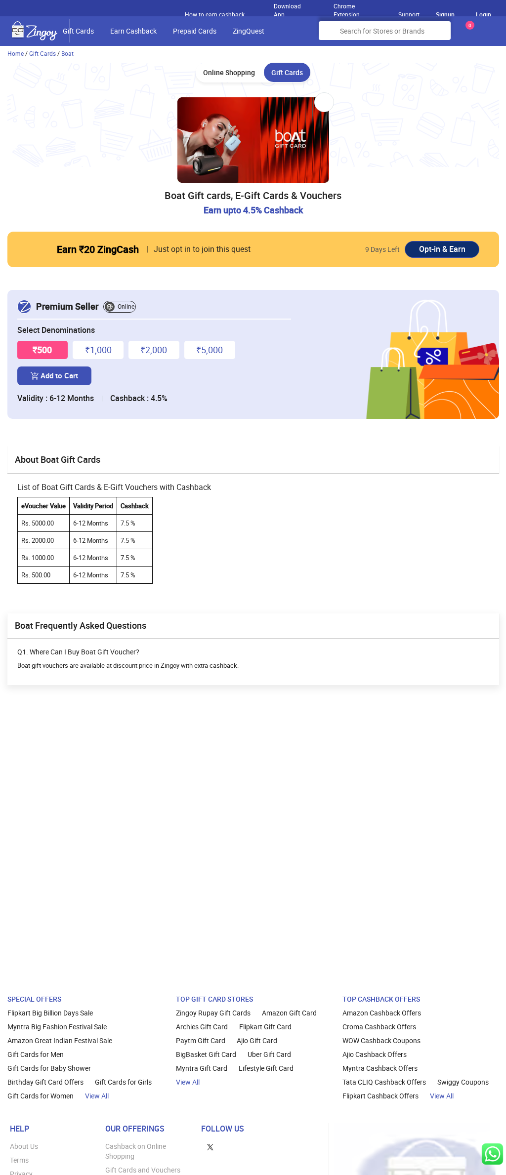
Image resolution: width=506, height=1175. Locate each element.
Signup (445, 14)
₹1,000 (98, 350)
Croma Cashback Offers (379, 1026)
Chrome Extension (347, 8)
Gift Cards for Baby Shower (49, 1068)
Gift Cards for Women (40, 1095)
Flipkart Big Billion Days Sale (50, 1012)
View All (97, 1095)
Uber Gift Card (269, 1054)
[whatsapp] (492, 1154)
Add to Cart (59, 375)
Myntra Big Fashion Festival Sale (57, 1026)
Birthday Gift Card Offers (45, 1082)
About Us (24, 1146)
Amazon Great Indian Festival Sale (59, 1040)
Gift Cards (78, 31)
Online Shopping (229, 72)
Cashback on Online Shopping (135, 1151)
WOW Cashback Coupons (381, 1040)
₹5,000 (209, 350)
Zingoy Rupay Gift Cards (213, 1012)
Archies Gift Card (202, 1026)
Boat (67, 53)
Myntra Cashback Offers (380, 1068)
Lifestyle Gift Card (266, 1068)
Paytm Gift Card (200, 1040)
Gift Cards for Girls (123, 1082)
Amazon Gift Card (289, 1012)
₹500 (42, 350)
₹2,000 (153, 350)
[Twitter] (210, 1146)
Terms (19, 1160)
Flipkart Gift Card (265, 1026)
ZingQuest (248, 31)
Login (483, 14)
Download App (287, 8)
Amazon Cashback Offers (381, 1012)
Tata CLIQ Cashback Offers (384, 1082)
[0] (468, 34)
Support (409, 14)
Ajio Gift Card (257, 1040)
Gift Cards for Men (35, 1054)
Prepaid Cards (194, 31)
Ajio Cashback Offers (374, 1054)
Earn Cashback (133, 31)
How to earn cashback (215, 14)
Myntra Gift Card (201, 1068)
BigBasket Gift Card (206, 1054)
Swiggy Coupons (463, 1082)
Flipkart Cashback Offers (380, 1095)
